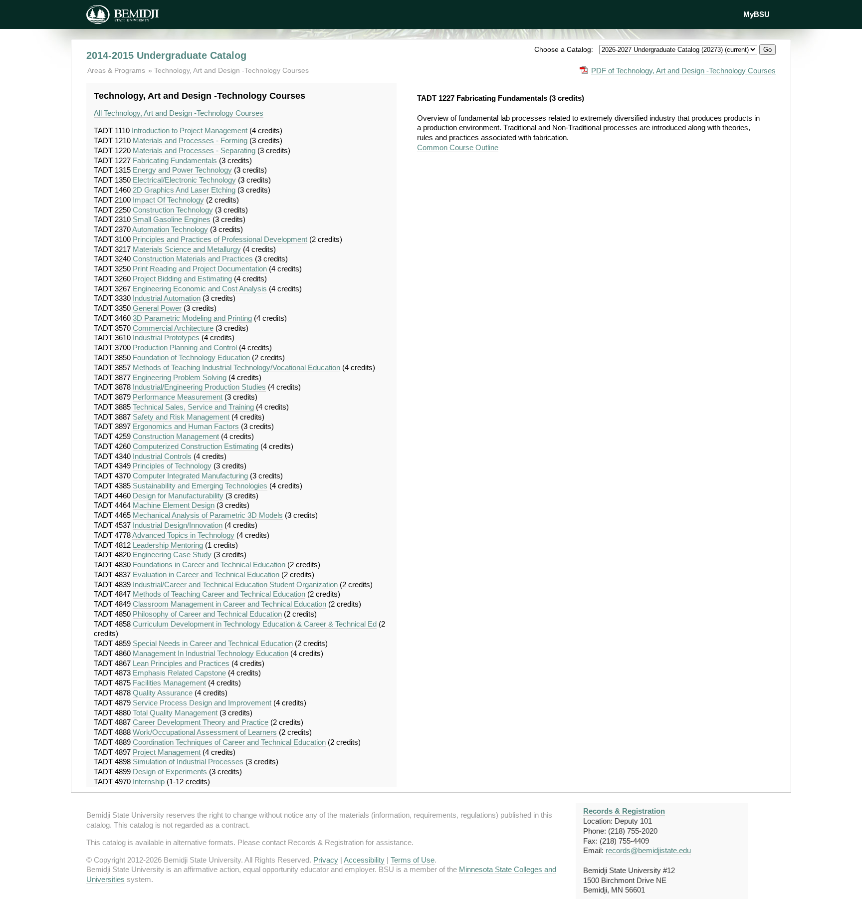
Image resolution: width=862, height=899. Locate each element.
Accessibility (364, 860)
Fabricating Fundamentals (175, 160)
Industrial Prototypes (166, 337)
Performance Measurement (177, 397)
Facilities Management (169, 682)
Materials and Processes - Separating (194, 150)
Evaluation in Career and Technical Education (206, 574)
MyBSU (756, 14)
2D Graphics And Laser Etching (184, 190)
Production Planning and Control (185, 347)
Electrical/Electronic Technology (184, 180)
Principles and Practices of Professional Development (220, 239)
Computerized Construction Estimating (195, 446)
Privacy (325, 860)
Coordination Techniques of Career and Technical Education (229, 742)
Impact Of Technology (168, 200)
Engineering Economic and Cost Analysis (200, 288)
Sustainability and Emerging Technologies (200, 485)
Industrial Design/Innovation (177, 525)
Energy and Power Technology (182, 170)
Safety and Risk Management (181, 417)
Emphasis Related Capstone (179, 673)
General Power (157, 308)
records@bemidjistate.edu (648, 850)
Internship (149, 781)
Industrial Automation (167, 298)
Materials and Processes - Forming (190, 140)
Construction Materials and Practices (193, 258)
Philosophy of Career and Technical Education (207, 614)
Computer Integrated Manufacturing (190, 475)
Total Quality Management (175, 712)
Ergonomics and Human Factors (186, 426)
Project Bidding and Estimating (182, 278)
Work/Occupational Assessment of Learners (205, 732)
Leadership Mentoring (168, 545)
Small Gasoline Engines (172, 219)
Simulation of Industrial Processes (188, 761)
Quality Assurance (163, 692)
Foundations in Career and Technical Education (209, 564)
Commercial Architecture (173, 328)
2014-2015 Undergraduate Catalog (166, 55)
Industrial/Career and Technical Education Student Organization (235, 584)
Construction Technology (173, 210)
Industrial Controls (162, 456)
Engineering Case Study (172, 554)
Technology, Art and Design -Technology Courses (231, 70)
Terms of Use (412, 860)
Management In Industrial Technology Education (210, 653)
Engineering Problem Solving (179, 377)
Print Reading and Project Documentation (200, 268)
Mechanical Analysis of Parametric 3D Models (208, 515)
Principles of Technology (172, 465)
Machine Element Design (174, 505)
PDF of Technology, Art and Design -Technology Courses (683, 70)
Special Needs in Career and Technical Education (213, 643)
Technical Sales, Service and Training (193, 407)
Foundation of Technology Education (191, 357)
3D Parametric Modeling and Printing (192, 318)
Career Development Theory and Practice (200, 722)
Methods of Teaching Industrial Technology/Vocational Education (236, 367)
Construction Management (176, 436)
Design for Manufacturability (178, 495)
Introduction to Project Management (189, 130)
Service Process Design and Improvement (202, 702)
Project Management (167, 752)
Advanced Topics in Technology (183, 535)
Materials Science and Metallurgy (187, 249)
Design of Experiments (170, 771)
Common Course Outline (457, 147)
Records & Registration (624, 811)
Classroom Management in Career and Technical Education (229, 604)
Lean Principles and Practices (181, 663)
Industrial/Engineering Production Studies (199, 387)
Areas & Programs (117, 70)
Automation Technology (170, 229)
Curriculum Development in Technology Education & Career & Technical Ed (255, 624)
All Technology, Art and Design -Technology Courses (178, 113)
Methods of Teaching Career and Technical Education (219, 594)
